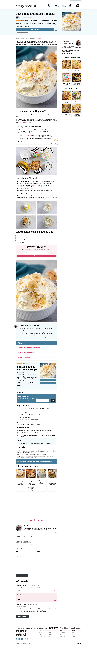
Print (44, 382)
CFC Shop (67, 1)
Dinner (50, 632)
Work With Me (62, 636)
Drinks (41, 479)
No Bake (25, 10)
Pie (50, 636)
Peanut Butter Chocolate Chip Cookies (67, 101)
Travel (73, 632)
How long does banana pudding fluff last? (26, 352)
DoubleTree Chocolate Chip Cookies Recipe (77, 115)
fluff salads (27, 135)
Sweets (56, 7)
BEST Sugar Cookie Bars (67, 84)
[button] (16, 20)
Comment (18, 556)
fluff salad (30, 132)
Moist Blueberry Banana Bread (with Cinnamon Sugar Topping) (31, 486)
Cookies (50, 634)
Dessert (40, 632)
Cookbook (77, 7)
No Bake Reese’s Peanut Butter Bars (76, 84)
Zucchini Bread (67, 114)
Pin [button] (52, 380)
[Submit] (80, 2)
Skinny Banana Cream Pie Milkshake (42, 482)
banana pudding (43, 114)
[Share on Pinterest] (34, 520)
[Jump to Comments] (56, 29)
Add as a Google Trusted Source (22, 32)
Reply (18, 590)
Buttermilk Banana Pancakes (20, 483)
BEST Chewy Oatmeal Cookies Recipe (67, 70)
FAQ (55, 1)
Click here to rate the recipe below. (42, 461)
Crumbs (73, 630)
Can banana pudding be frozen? (24, 357)
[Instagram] (25, 639)
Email (37, 398)
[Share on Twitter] (38, 520)
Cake (40, 638)
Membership (74, 638)
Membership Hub (60, 1)
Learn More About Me (30, 532)
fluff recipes (33, 185)
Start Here (47, 1)
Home (17, 10)
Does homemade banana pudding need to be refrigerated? (29, 347)
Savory (63, 7)
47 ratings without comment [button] (38, 537)
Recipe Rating (18, 547)
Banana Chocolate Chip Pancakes (52, 483)
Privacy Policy (31, 643)
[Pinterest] (22, 639)
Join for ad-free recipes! (21, 1)
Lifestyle (73, 636)
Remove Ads (52, 382)
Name (17, 551)
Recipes (40, 630)
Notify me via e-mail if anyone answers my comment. (28, 571)
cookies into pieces (43, 193)
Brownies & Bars (52, 638)
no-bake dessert (26, 122)
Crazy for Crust (21, 633)
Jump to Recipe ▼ (35, 29)
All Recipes (48, 7)
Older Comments (22, 616)
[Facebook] (17, 639)
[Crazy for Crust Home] (26, 6)
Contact (61, 638)
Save (44, 380)
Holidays (71, 7)
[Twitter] (19, 639)
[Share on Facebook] (30, 520)
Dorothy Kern (23, 17)
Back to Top (78, 643)
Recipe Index (21, 10)
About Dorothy (62, 632)
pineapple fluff (48, 136)
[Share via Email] (42, 520)
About (52, 1)
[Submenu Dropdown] (58, 6)
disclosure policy (39, 38)
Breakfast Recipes (42, 636)
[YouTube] (27, 639)
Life (72, 634)
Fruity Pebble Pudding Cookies (77, 70)
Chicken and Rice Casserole (77, 101)
